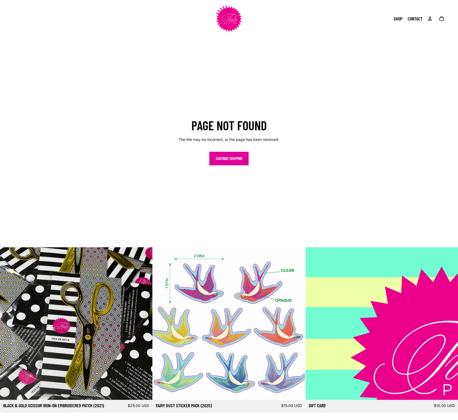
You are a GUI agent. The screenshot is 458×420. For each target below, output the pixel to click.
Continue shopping (229, 158)
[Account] (430, 18)
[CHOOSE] (450, 391)
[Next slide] (297, 323)
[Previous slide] (161, 323)
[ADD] (144, 391)
